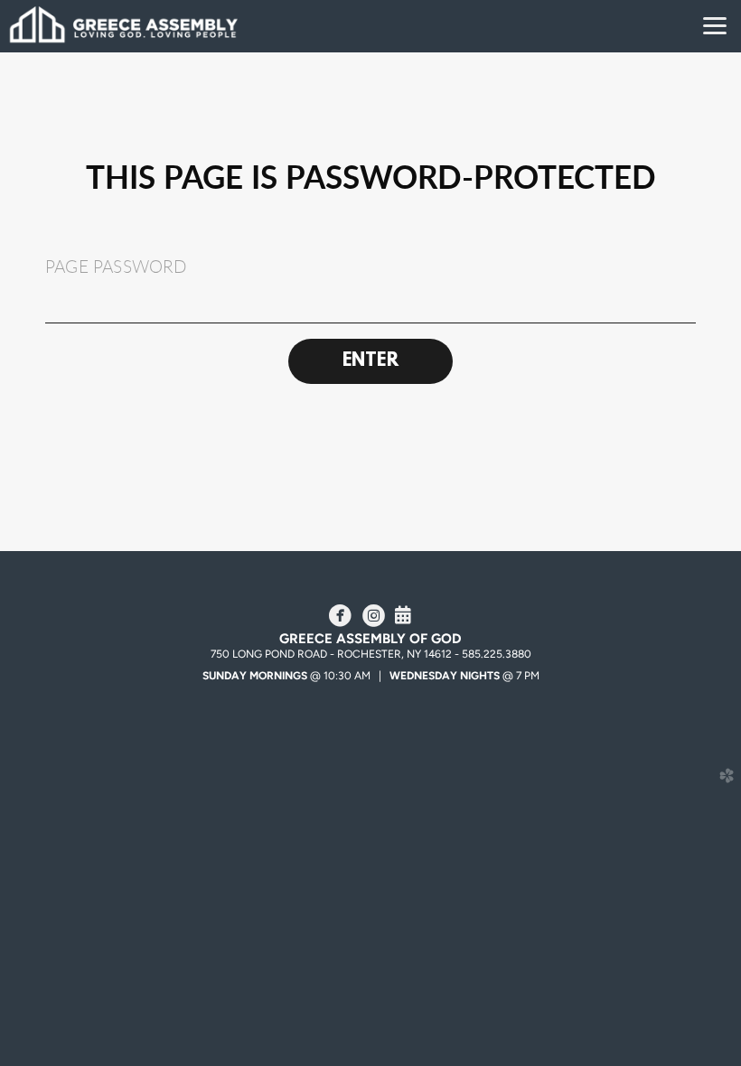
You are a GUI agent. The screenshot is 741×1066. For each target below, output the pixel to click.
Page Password (116, 267)
